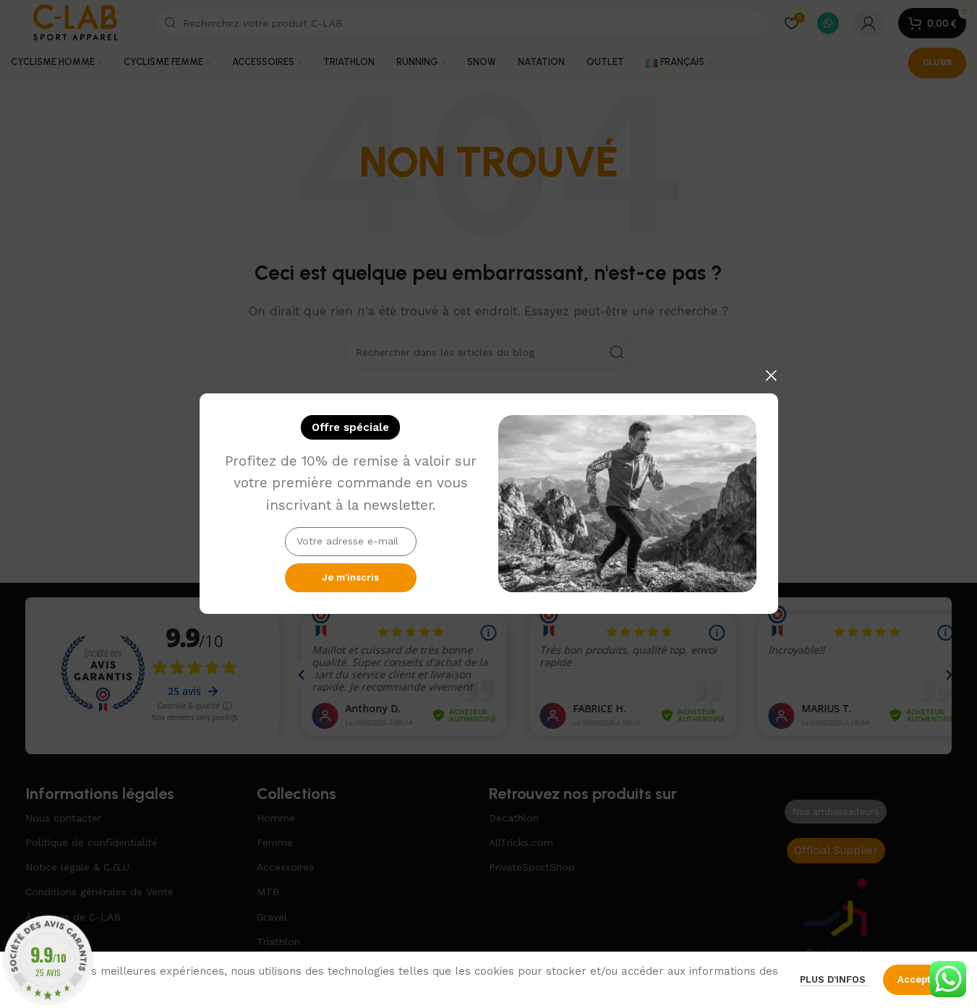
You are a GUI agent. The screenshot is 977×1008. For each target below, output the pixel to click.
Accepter (919, 979)
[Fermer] (771, 375)
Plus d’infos (834, 979)
